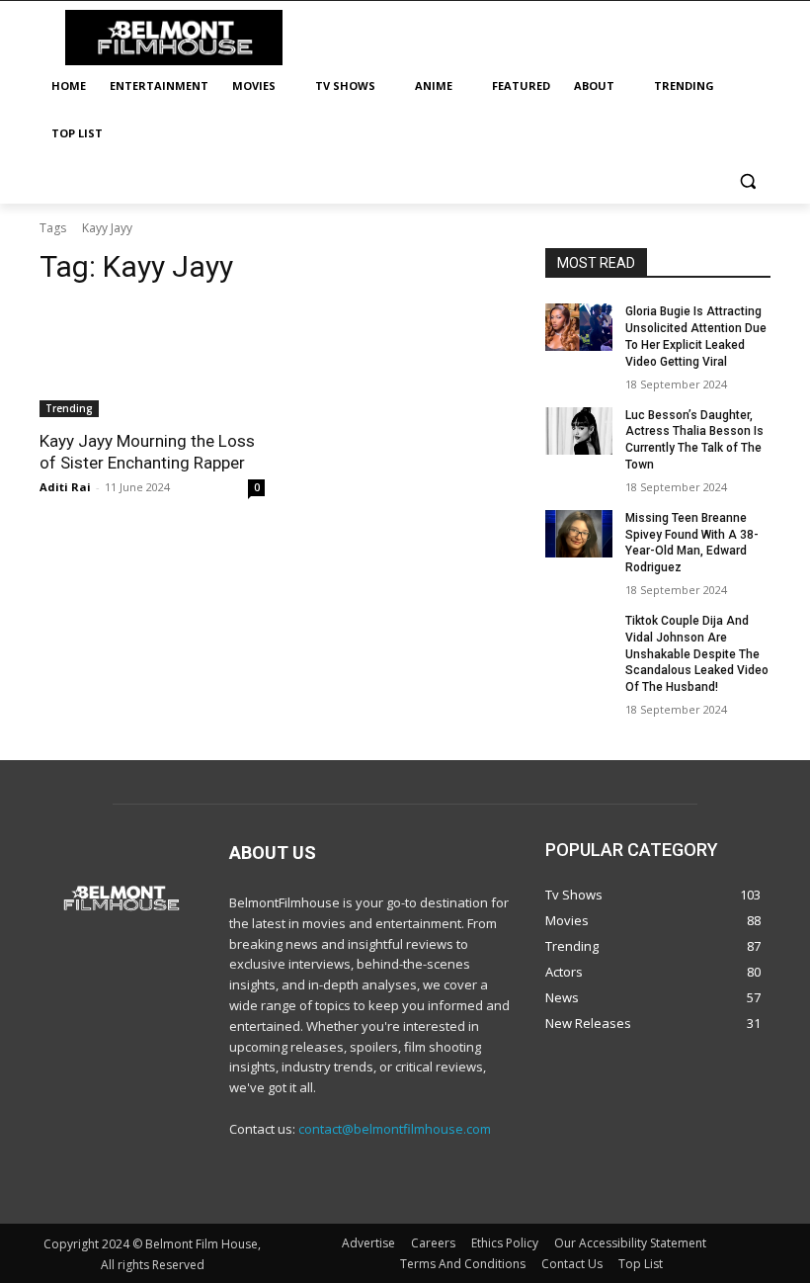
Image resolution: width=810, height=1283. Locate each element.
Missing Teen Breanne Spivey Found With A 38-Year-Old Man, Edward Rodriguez (692, 542)
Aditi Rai (65, 486)
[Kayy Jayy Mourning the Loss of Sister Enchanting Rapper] (152, 360)
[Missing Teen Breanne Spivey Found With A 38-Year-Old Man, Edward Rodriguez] (578, 533)
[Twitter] (450, 1181)
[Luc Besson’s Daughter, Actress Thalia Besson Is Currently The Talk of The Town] (578, 431)
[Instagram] (405, 1181)
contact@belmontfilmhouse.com (394, 1129)
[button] (747, 181)
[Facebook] (361, 1181)
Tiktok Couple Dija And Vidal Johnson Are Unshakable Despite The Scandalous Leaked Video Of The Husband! (697, 654)
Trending (69, 408)
